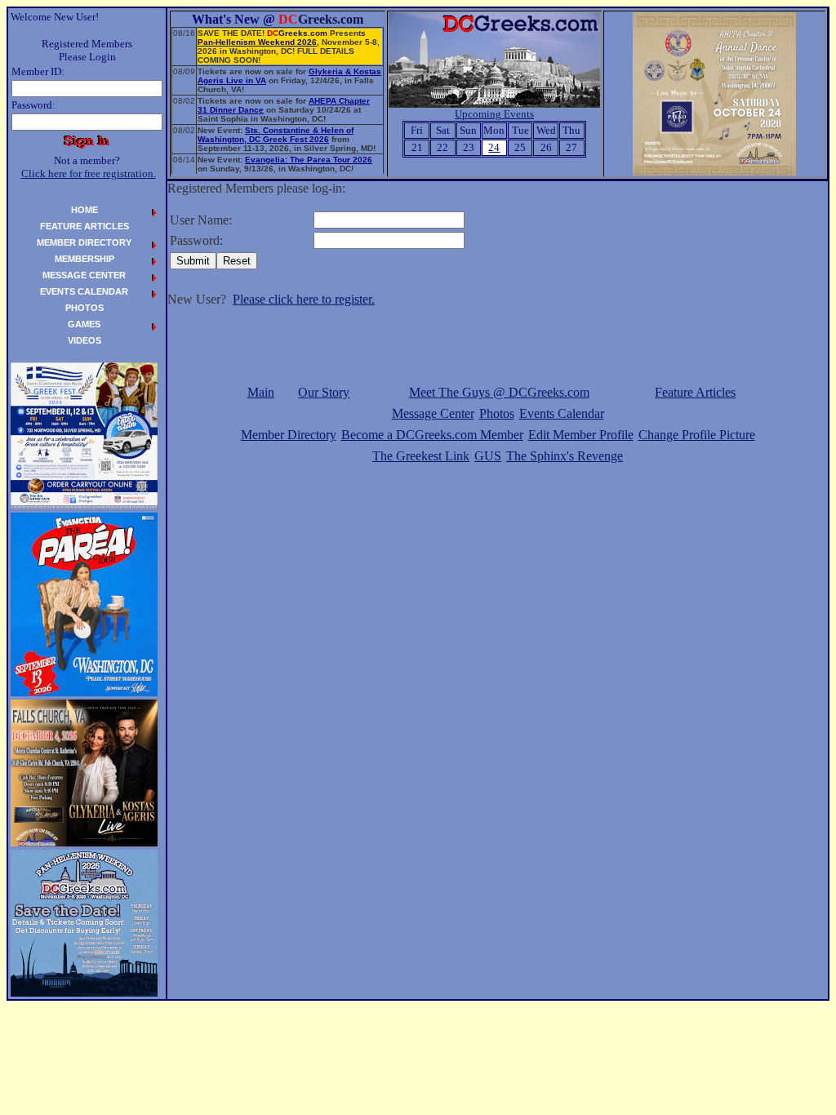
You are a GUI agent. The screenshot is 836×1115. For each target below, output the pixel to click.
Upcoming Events (494, 114)
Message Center (433, 413)
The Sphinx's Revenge (564, 456)
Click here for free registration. (88, 173)
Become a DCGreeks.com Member (432, 435)
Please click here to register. (304, 299)
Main (260, 392)
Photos (496, 413)
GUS (487, 456)
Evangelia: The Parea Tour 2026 (308, 159)
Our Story (323, 392)
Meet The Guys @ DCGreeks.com (499, 392)
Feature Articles (695, 392)
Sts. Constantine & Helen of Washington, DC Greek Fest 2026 (276, 135)
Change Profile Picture (696, 435)
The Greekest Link (420, 456)
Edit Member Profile (581, 435)
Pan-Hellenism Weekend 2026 (257, 42)
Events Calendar (561, 413)
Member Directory (288, 435)
